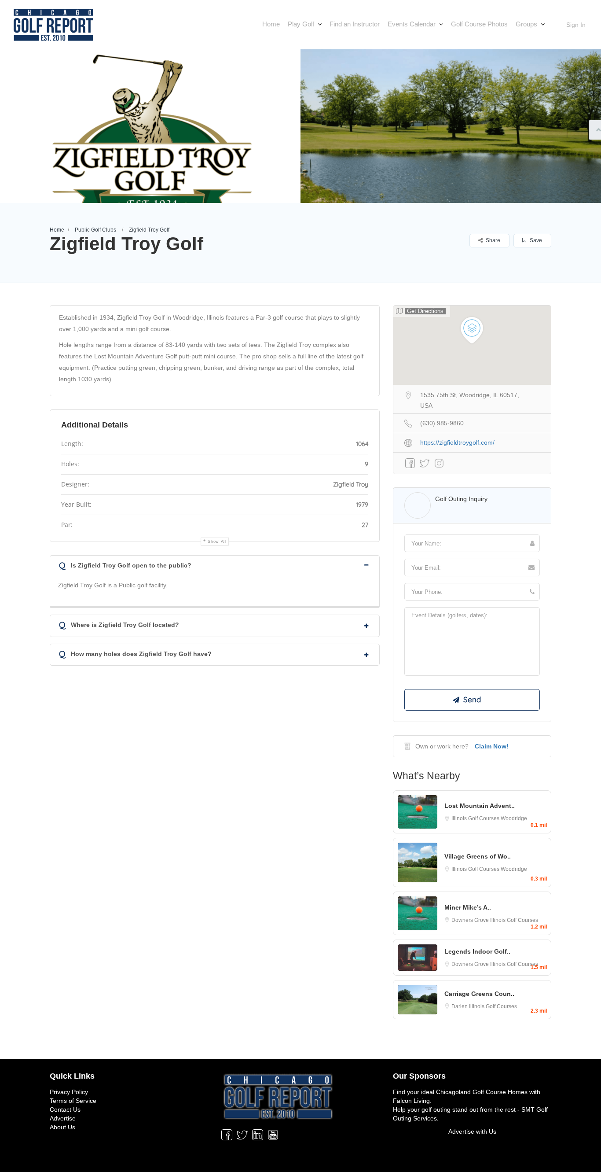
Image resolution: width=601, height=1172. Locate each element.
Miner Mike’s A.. (467, 907)
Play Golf (301, 24)
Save (535, 240)
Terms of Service (73, 1100)
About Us (62, 1127)
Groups (526, 24)
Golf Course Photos (479, 24)
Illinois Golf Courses (476, 818)
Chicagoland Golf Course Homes (482, 1091)
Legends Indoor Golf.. (477, 951)
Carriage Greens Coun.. (479, 993)
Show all (217, 541)
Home (271, 24)
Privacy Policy (69, 1091)
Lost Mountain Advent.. (479, 805)
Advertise (63, 1118)
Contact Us (65, 1109)
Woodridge (514, 818)
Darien (460, 1006)
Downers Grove (470, 920)
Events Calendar (412, 24)
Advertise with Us (472, 1131)
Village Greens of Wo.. (477, 856)
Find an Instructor (355, 24)
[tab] (215, 564)
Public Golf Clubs (95, 230)
